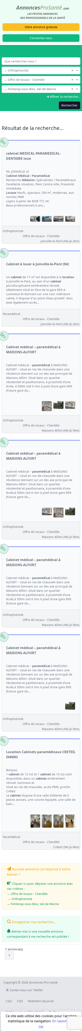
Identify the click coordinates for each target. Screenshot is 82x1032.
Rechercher (69, 105)
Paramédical (11, 314)
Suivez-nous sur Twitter (26, 990)
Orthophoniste (13, 231)
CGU (9, 1001)
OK (41, 1027)
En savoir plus (63, 1021)
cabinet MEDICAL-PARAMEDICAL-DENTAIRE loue (33, 156)
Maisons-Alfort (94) (60, 430)
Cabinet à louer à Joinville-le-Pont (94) (37, 264)
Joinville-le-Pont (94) (60, 241)
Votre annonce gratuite (41, 27)
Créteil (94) (66, 847)
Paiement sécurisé (41, 1001)
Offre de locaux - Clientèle (41, 236)
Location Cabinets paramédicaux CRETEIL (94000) (40, 754)
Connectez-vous (41, 38)
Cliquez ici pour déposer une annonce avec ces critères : (40, 894)
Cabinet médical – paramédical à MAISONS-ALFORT (33, 349)
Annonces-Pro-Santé (43, 982)
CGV (20, 1001)
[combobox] (41, 70)
